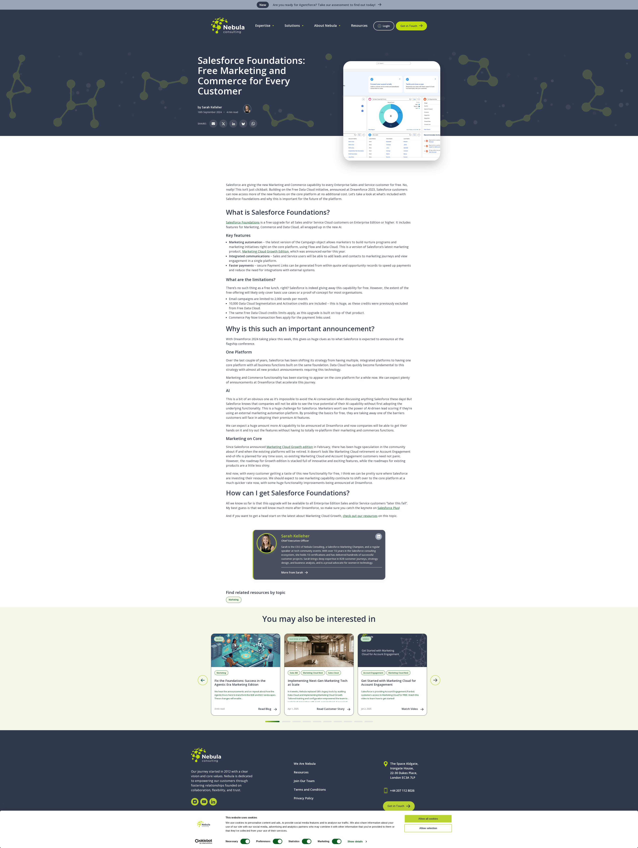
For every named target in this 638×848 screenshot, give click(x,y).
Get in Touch (408, 26)
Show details (355, 841)
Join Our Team (304, 781)
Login (386, 26)
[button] (203, 680)
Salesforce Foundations (243, 222)
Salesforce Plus (388, 508)
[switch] (277, 841)
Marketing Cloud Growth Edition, (265, 251)
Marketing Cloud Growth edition (289, 447)
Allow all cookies (428, 818)
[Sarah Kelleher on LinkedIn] (378, 536)
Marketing (234, 599)
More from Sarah (292, 572)
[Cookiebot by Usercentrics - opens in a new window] (203, 841)
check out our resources (360, 516)
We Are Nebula (305, 764)
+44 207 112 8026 (402, 790)
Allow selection (428, 828)
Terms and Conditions (310, 789)
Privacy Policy (304, 798)
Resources (359, 25)
